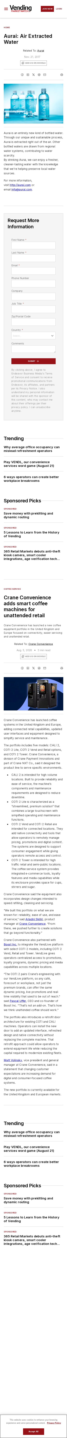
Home (7, 27)
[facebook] (22, 74)
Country (17, 329)
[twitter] (33, 74)
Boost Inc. (10, 944)
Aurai (40, 50)
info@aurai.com (21, 189)
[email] (44, 74)
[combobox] (33, 335)
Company (17, 290)
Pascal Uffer (18, 1001)
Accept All (33, 1431)
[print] (61, 74)
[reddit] (39, 74)
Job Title (17, 303)
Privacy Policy (54, 1423)
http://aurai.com (20, 185)
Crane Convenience (41, 644)
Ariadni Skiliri (34, 919)
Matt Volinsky (13, 1060)
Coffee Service (12, 589)
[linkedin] (27, 74)
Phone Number (20, 278)
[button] (6, 9)
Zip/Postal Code (21, 316)
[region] (33, 1426)
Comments (17, 343)
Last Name (18, 252)
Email (15, 265)
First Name (18, 239)
